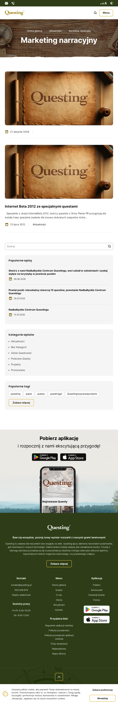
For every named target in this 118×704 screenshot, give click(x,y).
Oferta (59, 600)
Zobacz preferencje (102, 690)
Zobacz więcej (59, 563)
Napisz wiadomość (21, 595)
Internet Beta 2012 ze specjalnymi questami (41, 206)
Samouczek (96, 590)
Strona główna (34, 31)
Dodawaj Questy (96, 595)
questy (41, 393)
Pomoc (96, 600)
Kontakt (59, 610)
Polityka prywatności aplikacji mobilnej (59, 637)
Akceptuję (102, 698)
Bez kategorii (19, 347)
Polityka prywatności (59, 630)
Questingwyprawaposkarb (82, 393)
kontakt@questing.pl (21, 585)
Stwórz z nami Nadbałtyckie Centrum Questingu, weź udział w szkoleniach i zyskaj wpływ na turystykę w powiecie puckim (58, 272)
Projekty (16, 364)
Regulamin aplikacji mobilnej (59, 625)
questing (15, 393)
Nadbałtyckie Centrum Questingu (29, 309)
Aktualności (55, 31)
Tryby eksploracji (59, 643)
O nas (59, 595)
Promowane (18, 370)
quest (29, 393)
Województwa (59, 648)
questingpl (56, 393)
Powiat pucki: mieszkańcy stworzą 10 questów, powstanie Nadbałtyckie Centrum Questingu (57, 292)
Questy (59, 590)
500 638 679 (21, 590)
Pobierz (96, 585)
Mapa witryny (59, 653)
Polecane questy (21, 358)
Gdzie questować (21, 352)
